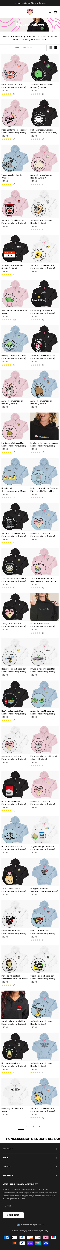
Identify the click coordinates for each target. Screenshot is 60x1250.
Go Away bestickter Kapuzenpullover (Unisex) (42, 625)
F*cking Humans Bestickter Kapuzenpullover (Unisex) (13, 357)
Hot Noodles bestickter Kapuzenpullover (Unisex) (13, 712)
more (44, 39)
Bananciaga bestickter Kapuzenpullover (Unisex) (42, 312)
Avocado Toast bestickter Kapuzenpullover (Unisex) (13, 221)
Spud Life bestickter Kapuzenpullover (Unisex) (13, 890)
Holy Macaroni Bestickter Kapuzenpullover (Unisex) (13, 848)
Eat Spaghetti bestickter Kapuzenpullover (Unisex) (13, 444)
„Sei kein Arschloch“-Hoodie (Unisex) (14, 312)
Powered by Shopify (39, 1231)
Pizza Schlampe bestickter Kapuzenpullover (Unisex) (14, 131)
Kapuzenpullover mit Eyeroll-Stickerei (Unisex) (44, 757)
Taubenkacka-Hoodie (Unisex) (12, 176)
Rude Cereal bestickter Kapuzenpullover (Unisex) (13, 86)
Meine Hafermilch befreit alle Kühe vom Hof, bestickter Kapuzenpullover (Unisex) (44, 490)
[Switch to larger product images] (51, 48)
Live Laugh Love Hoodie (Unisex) (12, 1110)
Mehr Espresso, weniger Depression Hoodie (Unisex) (43, 131)
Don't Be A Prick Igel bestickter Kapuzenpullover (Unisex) (14, 977)
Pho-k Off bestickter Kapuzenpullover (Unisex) (42, 932)
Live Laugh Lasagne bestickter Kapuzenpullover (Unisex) (44, 444)
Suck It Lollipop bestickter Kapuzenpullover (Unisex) (13, 1022)
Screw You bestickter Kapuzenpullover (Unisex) (13, 932)
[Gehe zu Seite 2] (39, 1126)
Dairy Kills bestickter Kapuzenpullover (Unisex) (13, 803)
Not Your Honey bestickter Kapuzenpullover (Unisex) (13, 670)
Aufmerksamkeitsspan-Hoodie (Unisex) (41, 86)
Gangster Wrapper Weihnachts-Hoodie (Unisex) (44, 890)
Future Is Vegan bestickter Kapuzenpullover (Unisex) (42, 670)
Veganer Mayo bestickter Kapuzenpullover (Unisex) (42, 848)
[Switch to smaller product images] (55, 48)
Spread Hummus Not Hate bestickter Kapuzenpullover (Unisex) (43, 580)
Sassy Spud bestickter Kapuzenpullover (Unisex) (42, 535)
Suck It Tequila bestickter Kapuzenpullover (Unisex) (42, 977)
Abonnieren (13, 1215)
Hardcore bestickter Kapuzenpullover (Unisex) (13, 1064)
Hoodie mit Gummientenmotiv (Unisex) (14, 489)
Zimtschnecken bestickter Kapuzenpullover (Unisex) (13, 580)
